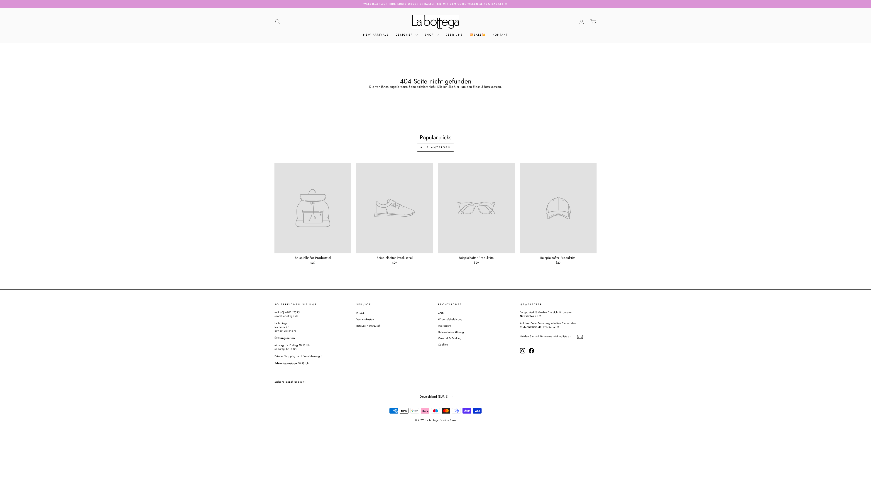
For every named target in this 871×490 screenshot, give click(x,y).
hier (456, 87)
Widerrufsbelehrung (450, 319)
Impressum (444, 326)
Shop (430, 35)
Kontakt (500, 35)
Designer (405, 35)
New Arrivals (376, 35)
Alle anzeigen (435, 147)
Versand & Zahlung (449, 338)
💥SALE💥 (478, 35)
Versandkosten (365, 319)
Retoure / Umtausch (368, 326)
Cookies (443, 344)
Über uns (454, 35)
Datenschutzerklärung (451, 332)
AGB (441, 313)
